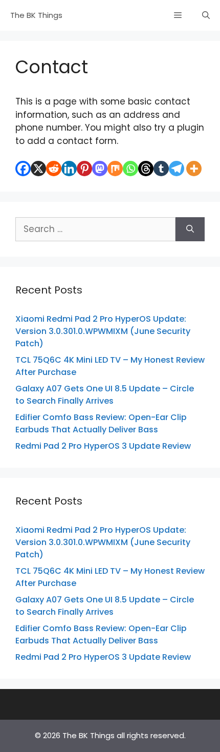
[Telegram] (176, 168)
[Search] (190, 229)
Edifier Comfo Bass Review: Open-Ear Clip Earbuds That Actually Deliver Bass (101, 423)
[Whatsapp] (130, 168)
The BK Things (36, 15)
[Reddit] (53, 168)
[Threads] (145, 168)
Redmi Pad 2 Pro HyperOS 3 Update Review (103, 446)
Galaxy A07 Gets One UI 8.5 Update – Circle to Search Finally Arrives (104, 395)
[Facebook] (23, 168)
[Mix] (115, 168)
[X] (38, 168)
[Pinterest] (84, 168)
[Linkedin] (69, 168)
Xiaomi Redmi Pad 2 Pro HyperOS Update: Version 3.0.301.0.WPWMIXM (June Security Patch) (102, 331)
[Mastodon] (99, 168)
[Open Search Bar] (206, 15)
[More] (194, 168)
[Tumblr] (161, 168)
